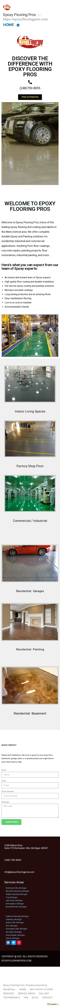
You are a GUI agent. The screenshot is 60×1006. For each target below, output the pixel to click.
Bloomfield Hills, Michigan (16, 907)
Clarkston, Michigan (14, 920)
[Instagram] (19, 942)
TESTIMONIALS (11, 997)
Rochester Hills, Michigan (16, 888)
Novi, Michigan (12, 926)
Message (5, 802)
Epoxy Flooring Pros (19, 14)
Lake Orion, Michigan (14, 901)
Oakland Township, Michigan (17, 916)
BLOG (35, 997)
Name (3, 770)
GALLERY (44, 993)
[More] (18, 25)
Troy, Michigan (11, 897)
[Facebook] (8, 942)
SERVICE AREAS (26, 993)
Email (3, 781)
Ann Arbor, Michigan (14, 932)
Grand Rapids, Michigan (15, 935)
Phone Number (7, 791)
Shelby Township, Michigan (16, 894)
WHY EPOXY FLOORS (41, 989)
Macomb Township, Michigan (17, 891)
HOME (8, 24)
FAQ (26, 997)
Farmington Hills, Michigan (16, 929)
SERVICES (8, 993)
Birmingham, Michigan (15, 904)
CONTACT (47, 997)
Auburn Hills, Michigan (15, 923)
